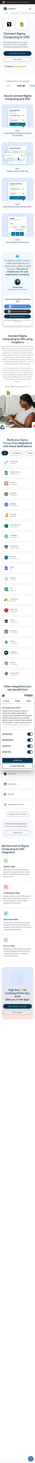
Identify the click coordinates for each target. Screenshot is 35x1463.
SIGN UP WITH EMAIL (19, 316)
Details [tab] (17, 701)
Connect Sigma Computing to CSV (16, 386)
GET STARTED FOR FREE (17, 1006)
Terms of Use (17, 321)
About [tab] (29, 701)
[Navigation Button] (30, 9)
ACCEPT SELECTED (17, 766)
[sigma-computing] (9, 24)
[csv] (21, 24)
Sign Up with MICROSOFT (19, 311)
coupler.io (10, 8)
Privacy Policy (26, 320)
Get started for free (17, 53)
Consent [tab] (6, 701)
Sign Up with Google (19, 306)
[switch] (30, 740)
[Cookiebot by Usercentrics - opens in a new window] (25, 695)
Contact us (17, 833)
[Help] (30, 1458)
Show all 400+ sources (17, 814)
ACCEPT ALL (17, 760)
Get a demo (17, 59)
